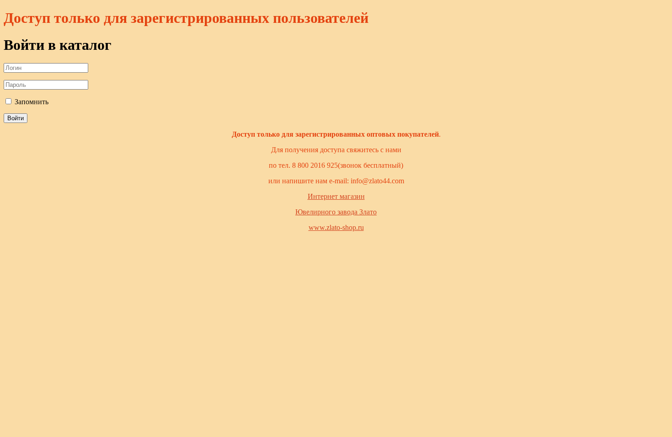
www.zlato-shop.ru (336, 227)
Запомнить (30, 102)
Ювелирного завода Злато (336, 212)
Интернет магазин (336, 196)
